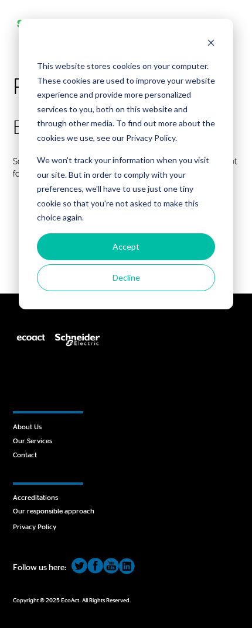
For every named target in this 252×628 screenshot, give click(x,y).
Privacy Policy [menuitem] (34, 526)
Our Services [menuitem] (32, 440)
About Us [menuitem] (27, 426)
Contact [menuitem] (25, 454)
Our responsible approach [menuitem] (53, 510)
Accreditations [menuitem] (35, 497)
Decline (126, 277)
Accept (126, 246)
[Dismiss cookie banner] (211, 44)
